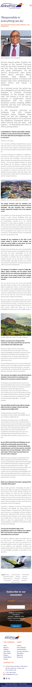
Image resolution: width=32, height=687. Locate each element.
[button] (30, 5)
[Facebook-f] (7, 678)
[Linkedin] (4, 678)
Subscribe (16, 626)
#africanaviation (15, 574)
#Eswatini (24, 578)
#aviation (24, 576)
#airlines (18, 576)
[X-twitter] (9, 678)
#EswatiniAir (7, 580)
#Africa (7, 574)
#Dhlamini (17, 578)
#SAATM (23, 580)
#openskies (16, 580)
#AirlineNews (25, 574)
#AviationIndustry (8, 578)
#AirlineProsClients (8, 576)
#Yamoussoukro (15, 582)
